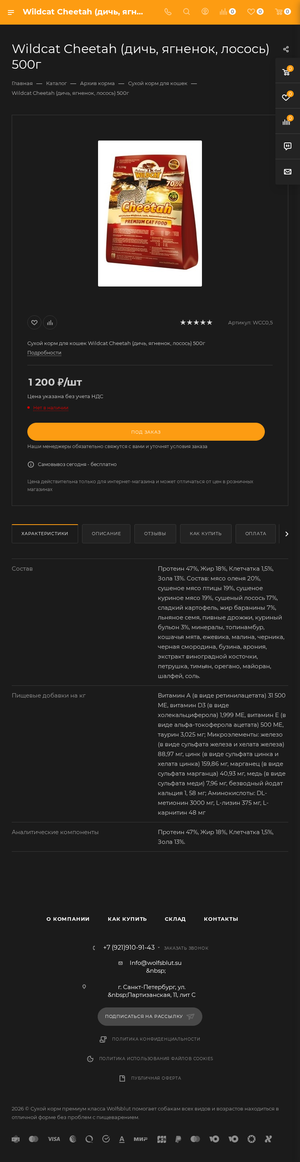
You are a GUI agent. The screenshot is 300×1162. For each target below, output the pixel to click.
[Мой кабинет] (205, 12)
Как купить (206, 533)
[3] (196, 322)
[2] (189, 322)
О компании (68, 919)
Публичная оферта (156, 1078)
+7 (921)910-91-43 (129, 948)
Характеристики (44, 533)
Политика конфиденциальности (156, 1039)
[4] (202, 322)
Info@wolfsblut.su (156, 962)
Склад (175, 919)
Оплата (255, 533)
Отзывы (155, 533)
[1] (182, 322)
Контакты (221, 919)
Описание (106, 533)
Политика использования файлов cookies (156, 1058)
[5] (209, 322)
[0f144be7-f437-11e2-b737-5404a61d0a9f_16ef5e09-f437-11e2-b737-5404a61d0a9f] (150, 213)
